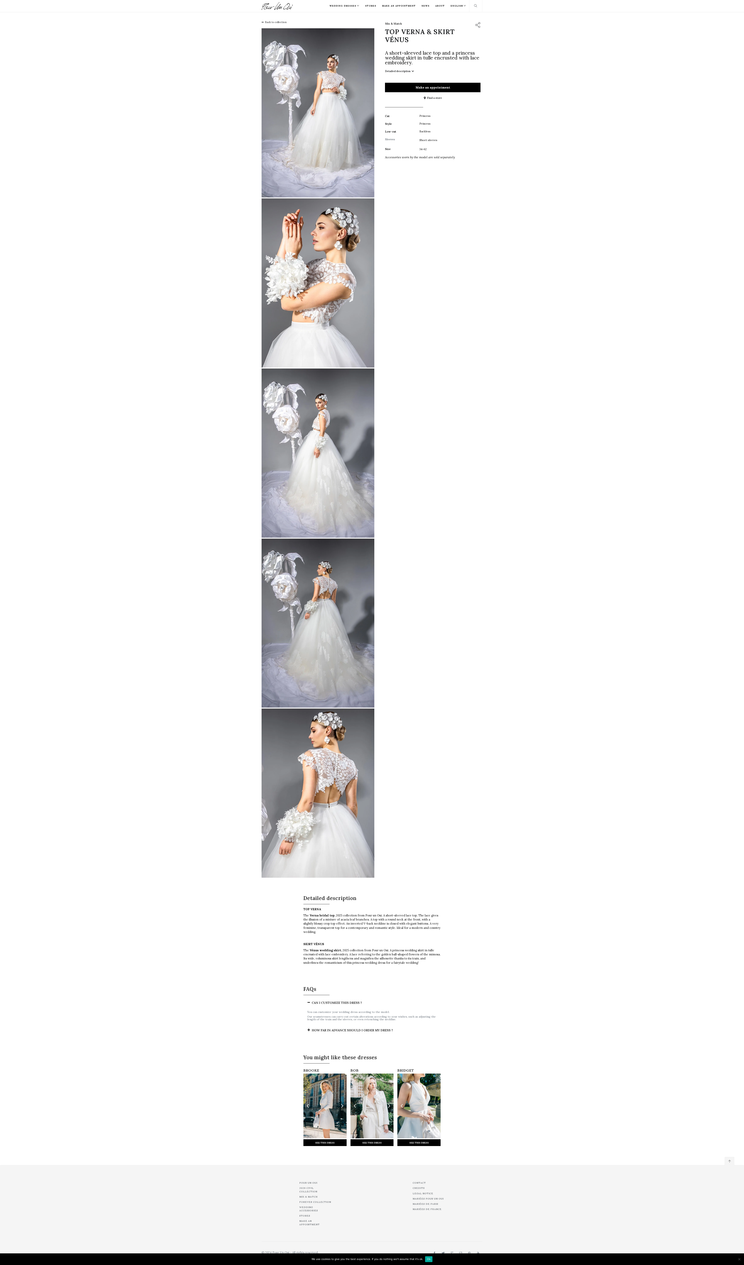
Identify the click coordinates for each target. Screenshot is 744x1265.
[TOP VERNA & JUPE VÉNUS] (318, 112)
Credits (419, 1188)
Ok (429, 1259)
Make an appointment (399, 5)
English (457, 5)
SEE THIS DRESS (325, 1142)
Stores (370, 5)
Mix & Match (393, 23)
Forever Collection (315, 1201)
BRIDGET (405, 1070)
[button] (372, 1003)
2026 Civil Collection (308, 1190)
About (440, 5)
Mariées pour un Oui (428, 1198)
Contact (419, 1182)
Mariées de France (427, 1209)
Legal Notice (423, 1193)
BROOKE (311, 1070)
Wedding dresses (343, 5)
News (426, 5)
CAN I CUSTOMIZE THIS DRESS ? (337, 1003)
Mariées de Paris (425, 1203)
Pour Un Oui (308, 1182)
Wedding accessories (308, 1209)
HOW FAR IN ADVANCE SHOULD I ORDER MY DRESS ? (352, 1030)
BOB (354, 1070)
